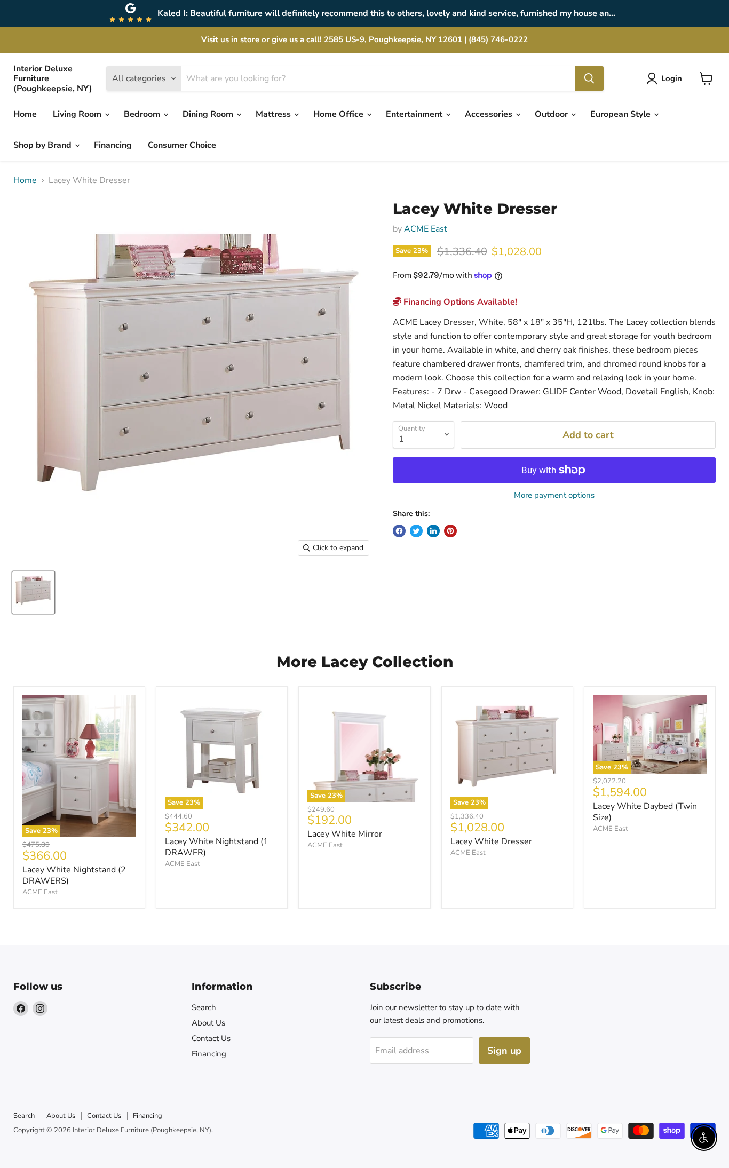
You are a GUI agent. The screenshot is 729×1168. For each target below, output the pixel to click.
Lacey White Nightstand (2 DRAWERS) (74, 875)
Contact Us (211, 1038)
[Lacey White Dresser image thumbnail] (33, 592)
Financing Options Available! (459, 302)
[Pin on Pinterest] (450, 531)
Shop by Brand (43, 145)
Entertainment (415, 114)
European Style (621, 114)
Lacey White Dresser (491, 841)
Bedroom (143, 114)
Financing (113, 145)
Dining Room (209, 114)
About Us (208, 1023)
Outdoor (552, 114)
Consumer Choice (182, 145)
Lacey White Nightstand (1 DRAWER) (216, 847)
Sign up (504, 1050)
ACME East (425, 229)
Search (204, 1007)
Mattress (274, 114)
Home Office (339, 114)
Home (25, 114)
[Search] (589, 78)
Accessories (489, 114)
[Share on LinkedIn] (433, 531)
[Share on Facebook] (399, 531)
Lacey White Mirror (344, 834)
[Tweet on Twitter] (416, 531)
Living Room (78, 114)
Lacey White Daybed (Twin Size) (645, 811)
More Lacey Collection (364, 662)
